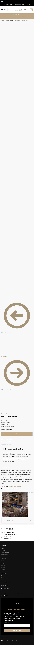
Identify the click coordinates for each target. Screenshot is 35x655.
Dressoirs (19, 486)
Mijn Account (4, 575)
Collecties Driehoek (9, 20)
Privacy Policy (4, 554)
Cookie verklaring (5, 552)
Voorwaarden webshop (6, 582)
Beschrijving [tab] (6, 467)
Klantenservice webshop (6, 577)
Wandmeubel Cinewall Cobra (9, 520)
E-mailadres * (8, 622)
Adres (2, 548)
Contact (3, 580)
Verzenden (17, 630)
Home (2, 20)
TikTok (3, 565)
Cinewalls (5, 519)
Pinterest (3, 567)
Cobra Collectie (17, 20)
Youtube (3, 569)
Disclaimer (3, 550)
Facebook (3, 561)
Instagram (3, 563)
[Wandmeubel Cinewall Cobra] (15, 504)
